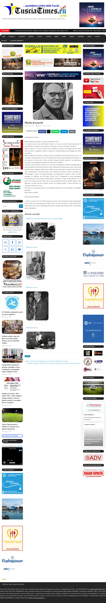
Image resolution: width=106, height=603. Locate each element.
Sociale (97, 36)
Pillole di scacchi (41, 126)
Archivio (11, 36)
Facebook (42, 131)
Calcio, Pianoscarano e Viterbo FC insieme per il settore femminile (10, 427)
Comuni (71, 36)
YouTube (14, 232)
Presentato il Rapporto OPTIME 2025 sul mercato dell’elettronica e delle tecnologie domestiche (53, 363)
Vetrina (49, 126)
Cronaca (31, 36)
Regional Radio (18, 446)
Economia (81, 36)
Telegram (64, 131)
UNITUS (89, 36)
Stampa (72, 131)
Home (3, 36)
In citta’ (4, 40)
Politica (39, 36)
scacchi (27, 356)
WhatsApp (55, 131)
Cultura (48, 36)
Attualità (22, 36)
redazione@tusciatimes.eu (97, 589)
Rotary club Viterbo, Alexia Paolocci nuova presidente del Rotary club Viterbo (46, 361)
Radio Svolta (99, 469)
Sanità (56, 36)
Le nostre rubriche (16, 40)
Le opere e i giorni (93, 435)
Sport (64, 36)
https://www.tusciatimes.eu (37, 598)
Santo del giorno (93, 417)
